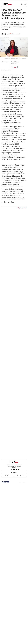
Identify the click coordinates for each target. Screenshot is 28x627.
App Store (8, 475)
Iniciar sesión (22, 4)
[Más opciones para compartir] (8, 34)
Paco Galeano (14, 62)
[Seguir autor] (14, 67)
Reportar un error (22, 208)
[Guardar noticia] (2, 34)
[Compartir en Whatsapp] (5, 34)
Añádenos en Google (16, 34)
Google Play (21, 475)
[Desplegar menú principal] (25, 4)
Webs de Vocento (22, 482)
